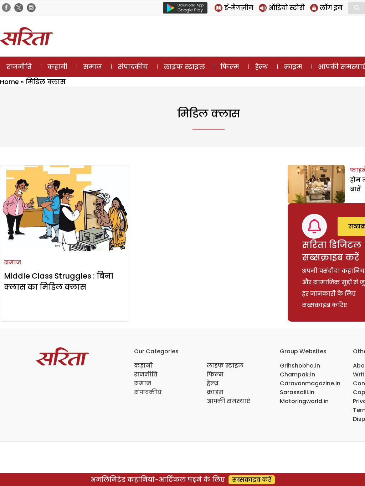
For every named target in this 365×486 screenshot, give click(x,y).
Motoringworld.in (304, 401)
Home (9, 81)
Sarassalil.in (297, 392)
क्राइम (293, 66)
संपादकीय (133, 66)
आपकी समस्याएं (228, 401)
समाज (92, 66)
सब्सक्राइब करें (251, 480)
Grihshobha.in (300, 365)
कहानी (57, 66)
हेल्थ (261, 66)
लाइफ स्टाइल (184, 66)
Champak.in (297, 374)
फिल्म (229, 66)
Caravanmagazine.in (310, 383)
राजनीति (19, 66)
